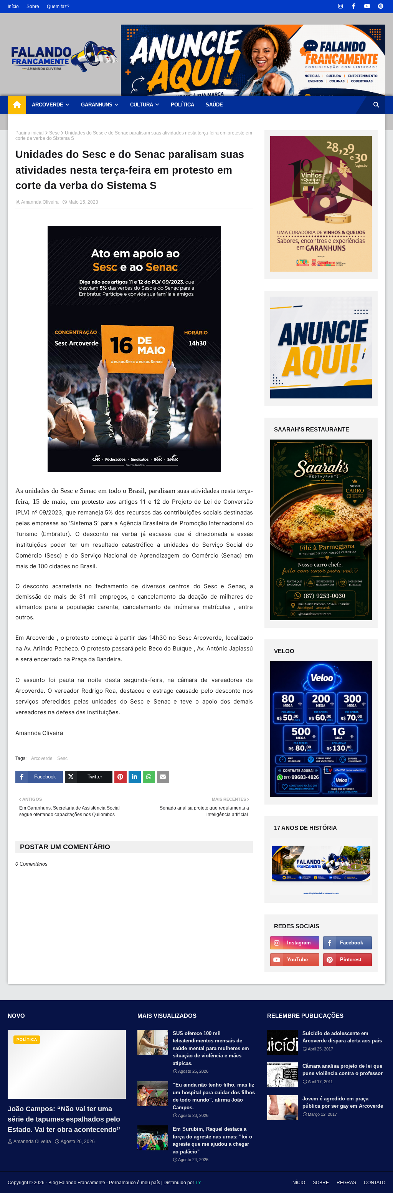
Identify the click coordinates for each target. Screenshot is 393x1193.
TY (198, 1182)
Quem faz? (58, 6)
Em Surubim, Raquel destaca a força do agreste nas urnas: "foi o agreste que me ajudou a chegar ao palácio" (212, 1140)
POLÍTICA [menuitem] (182, 105)
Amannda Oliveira (40, 202)
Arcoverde (42, 758)
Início (13, 6)
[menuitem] (17, 105)
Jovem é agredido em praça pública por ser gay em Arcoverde (342, 1102)
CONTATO (374, 1182)
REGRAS (346, 1182)
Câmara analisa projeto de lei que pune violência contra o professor (342, 1070)
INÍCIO (298, 1182)
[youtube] (367, 6)
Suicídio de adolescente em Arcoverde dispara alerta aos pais (342, 1037)
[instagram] (340, 6)
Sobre (32, 6)
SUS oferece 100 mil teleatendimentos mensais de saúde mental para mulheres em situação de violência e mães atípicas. (211, 1048)
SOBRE (321, 1182)
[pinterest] (380, 6)
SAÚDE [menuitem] (214, 105)
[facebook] (353, 6)
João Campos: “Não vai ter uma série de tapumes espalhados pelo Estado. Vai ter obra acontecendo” (64, 1119)
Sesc (54, 133)
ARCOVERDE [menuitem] (47, 105)
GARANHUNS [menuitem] (96, 105)
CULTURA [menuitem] (141, 105)
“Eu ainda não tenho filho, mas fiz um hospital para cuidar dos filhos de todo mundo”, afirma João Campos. (214, 1096)
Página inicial (29, 133)
